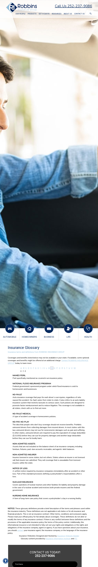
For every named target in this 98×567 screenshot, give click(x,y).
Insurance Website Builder (68, 536)
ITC (76, 538)
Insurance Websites (27, 536)
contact (20, 530)
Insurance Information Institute (58, 538)
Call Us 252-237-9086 (73, 6)
